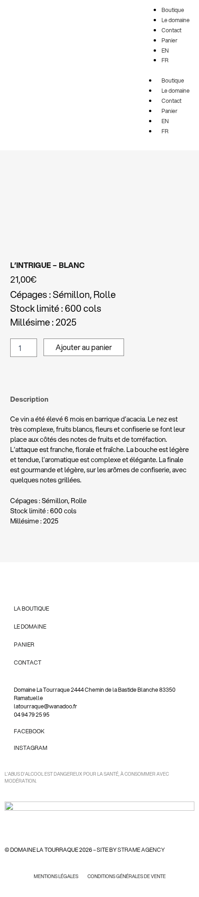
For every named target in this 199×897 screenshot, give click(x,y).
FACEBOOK (29, 731)
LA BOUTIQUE (31, 608)
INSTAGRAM (30, 748)
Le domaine (176, 91)
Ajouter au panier (84, 347)
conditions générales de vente (126, 876)
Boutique (173, 80)
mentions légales (56, 876)
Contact (171, 101)
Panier (170, 111)
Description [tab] (29, 399)
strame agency (141, 850)
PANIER (24, 644)
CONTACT (27, 662)
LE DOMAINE (30, 626)
